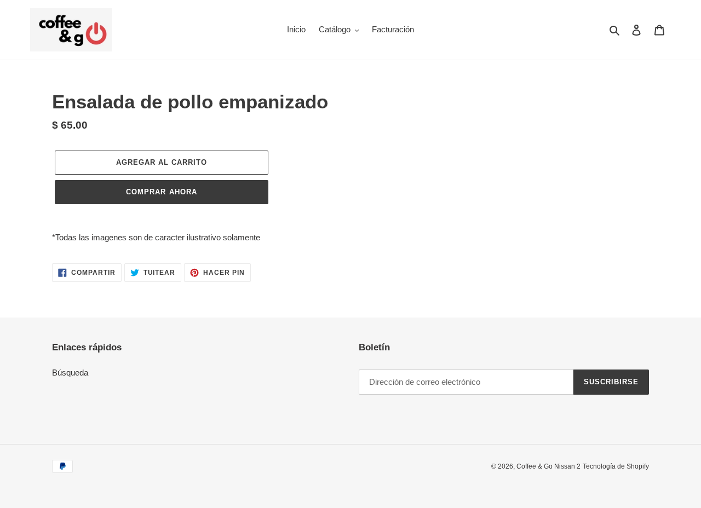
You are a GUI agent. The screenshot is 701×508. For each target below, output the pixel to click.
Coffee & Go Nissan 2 (548, 466)
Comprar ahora (161, 192)
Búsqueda (70, 372)
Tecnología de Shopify (616, 466)
